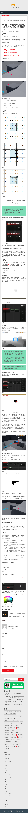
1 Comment (17, 31)
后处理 (10, 577)
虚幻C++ (7, 806)
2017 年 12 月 (8, 791)
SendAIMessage (8, 718)
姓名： (3, 648)
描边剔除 (15, 577)
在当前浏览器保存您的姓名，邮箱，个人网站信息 (14, 666)
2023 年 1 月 (7, 760)
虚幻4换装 (20, 737)
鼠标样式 (7, 748)
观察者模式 (12, 739)
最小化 (16, 725)
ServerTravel (16, 718)
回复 (15, 628)
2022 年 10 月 (8, 761)
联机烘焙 (18, 732)
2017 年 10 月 (8, 795)
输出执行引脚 (15, 741)
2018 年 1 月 (7, 790)
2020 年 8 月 (8, 768)
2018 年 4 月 (8, 784)
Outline (6, 713)
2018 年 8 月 (8, 779)
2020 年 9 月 (8, 767)
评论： (3, 636)
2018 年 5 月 (8, 782)
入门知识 (7, 802)
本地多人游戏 (12, 727)
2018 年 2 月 (7, 788)
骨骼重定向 (13, 746)
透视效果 (24, 577)
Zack (6, 31)
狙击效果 (7, 732)
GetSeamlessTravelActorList (15, 711)
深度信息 (19, 577)
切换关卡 (7, 723)
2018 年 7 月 (7, 781)
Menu (2, 12)
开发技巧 (8, 18)
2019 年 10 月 (8, 774)
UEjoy (8, 810)
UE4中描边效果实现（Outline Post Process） (13, 55)
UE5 (21, 720)
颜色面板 (7, 746)
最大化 (12, 725)
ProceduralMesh (8, 716)
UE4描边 (7, 577)
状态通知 (18, 730)
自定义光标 (13, 734)
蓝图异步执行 (13, 737)
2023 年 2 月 (8, 758)
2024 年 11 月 (8, 754)
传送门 (9, 264)
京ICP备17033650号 (7, 811)
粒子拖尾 (12, 732)
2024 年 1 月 (7, 756)
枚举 (18, 727)
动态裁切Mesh (14, 723)
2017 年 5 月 (7, 797)
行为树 (6, 739)
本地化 (6, 727)
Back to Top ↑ (21, 811)
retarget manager (17, 716)
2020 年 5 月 (8, 770)
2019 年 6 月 (8, 775)
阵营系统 (12, 744)
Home (3, 18)
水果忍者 (7, 730)
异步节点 (20, 723)
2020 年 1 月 (7, 772)
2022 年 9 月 (8, 763)
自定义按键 (19, 734)
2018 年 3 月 (8, 786)
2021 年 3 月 (7, 765)
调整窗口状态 (8, 741)
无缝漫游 (7, 725)
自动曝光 (7, 734)
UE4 (12, 720)
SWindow (7, 720)
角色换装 (18, 739)
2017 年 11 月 (8, 793)
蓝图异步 (7, 737)
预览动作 (18, 744)
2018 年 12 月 (8, 777)
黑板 (18, 746)
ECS (6, 711)
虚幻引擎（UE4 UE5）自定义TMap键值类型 (14, 699)
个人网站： (4, 661)
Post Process (13, 713)
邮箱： (3, 654)
